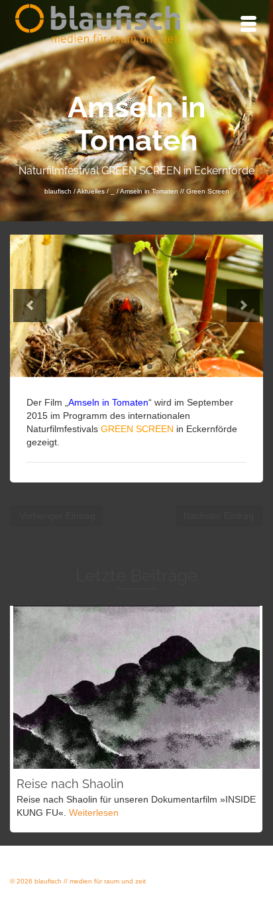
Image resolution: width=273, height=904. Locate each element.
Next (243, 305)
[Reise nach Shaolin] (136, 687)
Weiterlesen (94, 812)
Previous (29, 305)
